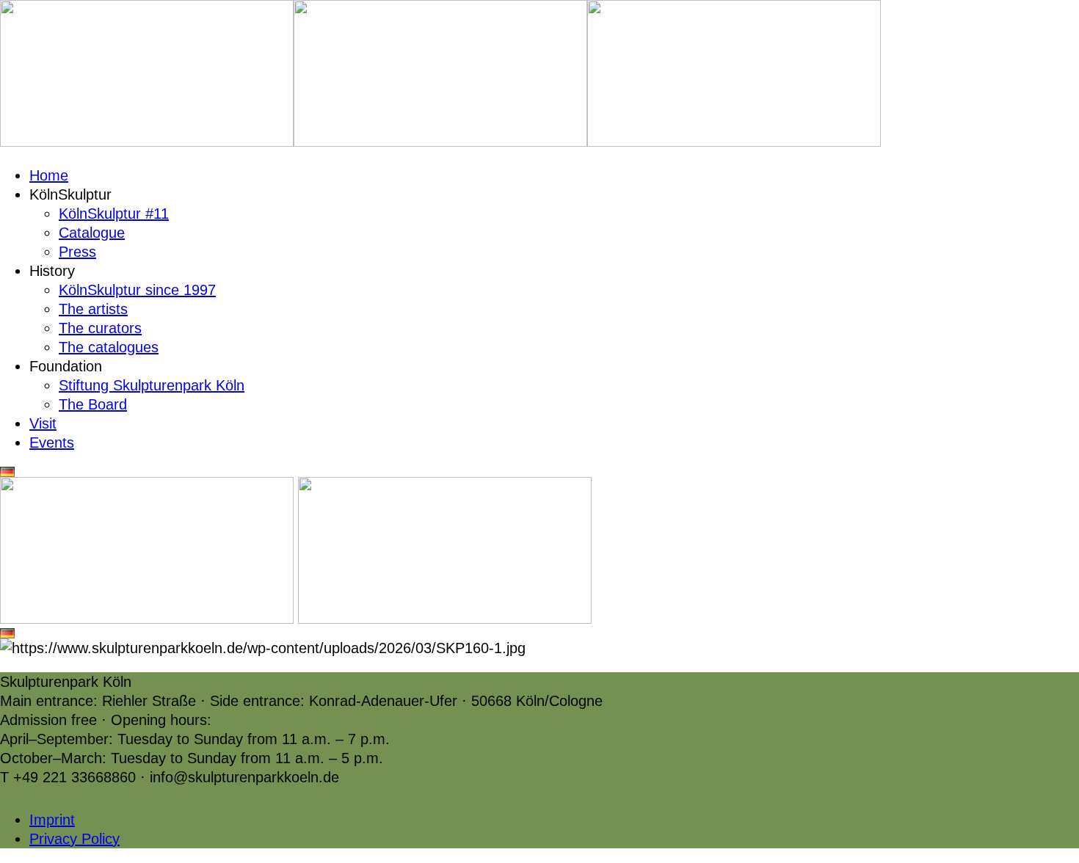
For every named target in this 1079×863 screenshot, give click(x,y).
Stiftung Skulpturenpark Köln (151, 385)
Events (51, 442)
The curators (100, 328)
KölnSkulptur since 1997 (137, 290)
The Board (93, 404)
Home (48, 175)
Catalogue (92, 233)
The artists (93, 309)
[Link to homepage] (147, 142)
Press (77, 252)
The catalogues (109, 347)
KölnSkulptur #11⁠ (114, 213)
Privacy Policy (74, 839)
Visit (43, 423)
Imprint (52, 820)
